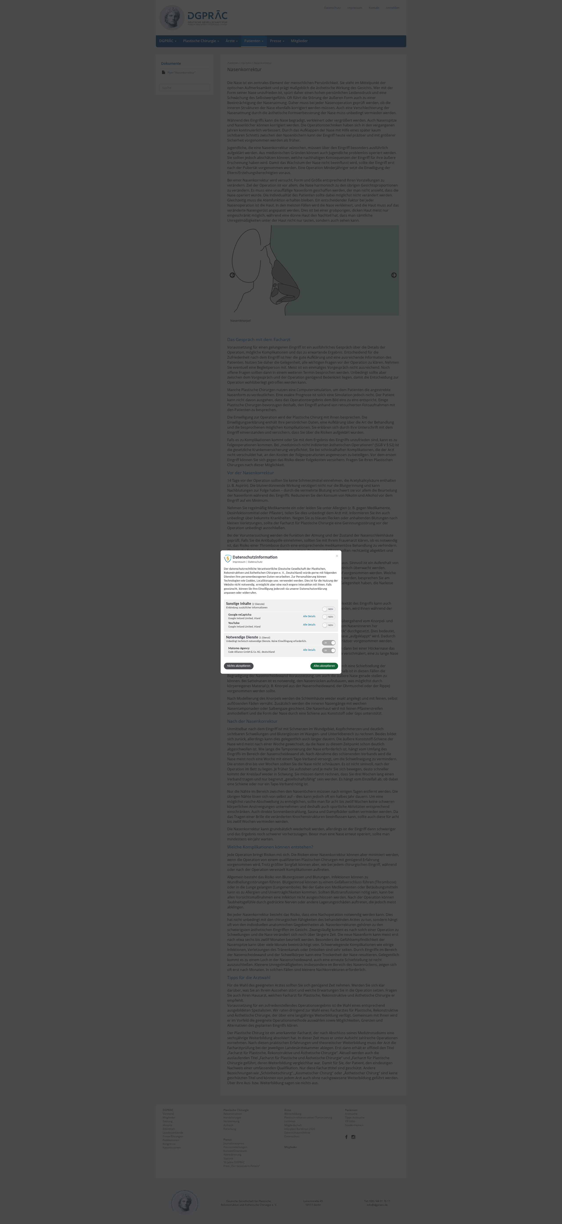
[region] (281, 628)
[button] (325, 609)
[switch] (329, 608)
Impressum (239, 562)
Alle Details (309, 616)
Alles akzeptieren (324, 666)
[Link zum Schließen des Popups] (337, 556)
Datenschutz (255, 562)
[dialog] (281, 612)
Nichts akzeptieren (238, 666)
